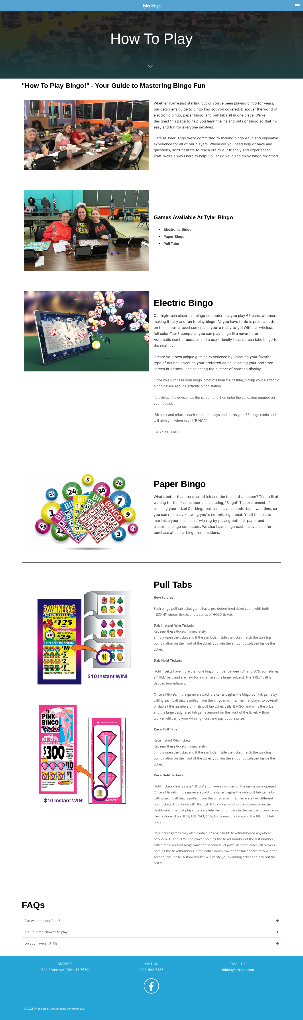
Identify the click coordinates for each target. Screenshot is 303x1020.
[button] (151, 920)
